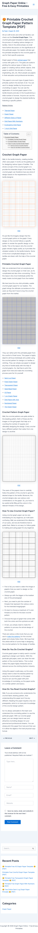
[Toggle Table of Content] (27, 134)
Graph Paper (8, 114)
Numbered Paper (10, 403)
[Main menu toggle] (33, 4)
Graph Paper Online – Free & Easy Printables (15, 4)
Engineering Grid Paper (12, 125)
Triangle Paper (9, 111)
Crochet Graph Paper (12, 137)
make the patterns (13, 636)
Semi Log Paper (10, 378)
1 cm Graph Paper (10, 396)
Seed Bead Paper (10, 389)
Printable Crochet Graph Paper (17, 139)
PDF (19, 231)
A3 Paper (7, 392)
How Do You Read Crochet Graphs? (20, 147)
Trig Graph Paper (10, 407)
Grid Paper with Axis (11, 400)
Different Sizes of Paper (12, 118)
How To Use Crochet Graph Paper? (18, 143)
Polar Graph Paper (10, 382)
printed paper (22, 60)
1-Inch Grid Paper (10, 128)
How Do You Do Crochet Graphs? (19, 145)
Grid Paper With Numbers (13, 121)
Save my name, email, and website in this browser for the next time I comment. (19, 813)
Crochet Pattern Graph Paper (16, 141)
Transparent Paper (11, 385)
